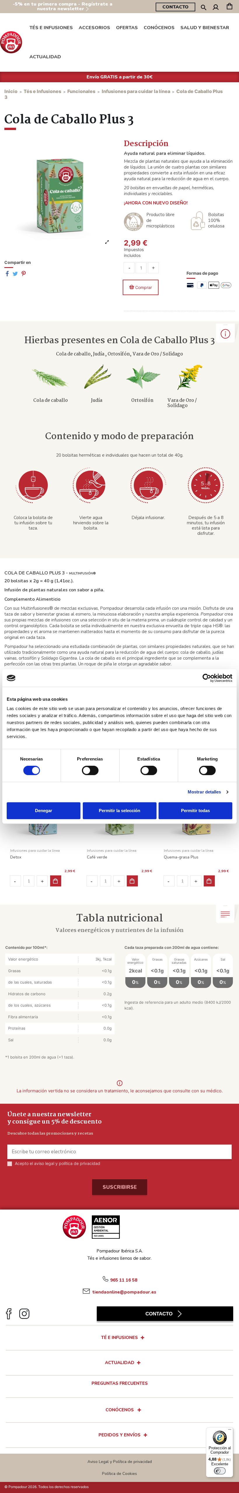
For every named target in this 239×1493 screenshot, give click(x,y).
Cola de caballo (50, 400)
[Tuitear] (15, 274)
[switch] (90, 770)
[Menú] (229, 1430)
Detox (15, 857)
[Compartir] (7, 274)
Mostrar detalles (204, 791)
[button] (159, 27)
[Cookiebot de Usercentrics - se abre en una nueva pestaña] (206, 678)
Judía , (100, 354)
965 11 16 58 (123, 1280)
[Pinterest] (24, 274)
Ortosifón (142, 400)
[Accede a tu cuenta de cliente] (216, 8)
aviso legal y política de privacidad (67, 1163)
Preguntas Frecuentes (120, 1383)
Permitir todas (195, 810)
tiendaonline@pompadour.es (123, 1292)
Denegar (43, 810)
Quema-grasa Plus (181, 857)
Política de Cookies (119, 1473)
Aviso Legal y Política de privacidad (119, 1461)
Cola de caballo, (74, 354)
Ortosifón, (120, 354)
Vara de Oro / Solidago (157, 354)
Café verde (97, 857)
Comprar (143, 287)
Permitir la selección (119, 810)
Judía (96, 400)
